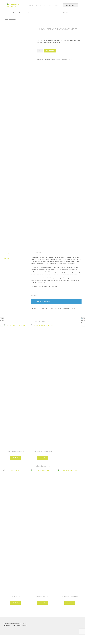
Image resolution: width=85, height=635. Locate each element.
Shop (14, 13)
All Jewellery (12, 19)
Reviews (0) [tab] (6, 258)
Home (8, 13)
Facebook (38, 5)
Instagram (31, 5)
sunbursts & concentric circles (64, 59)
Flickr (50, 5)
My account (31, 13)
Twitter (45, 5)
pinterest (56, 5)
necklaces (53, 59)
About (21, 13)
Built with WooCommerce (19, 625)
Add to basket (50, 50)
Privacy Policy (7, 625)
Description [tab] (6, 254)
